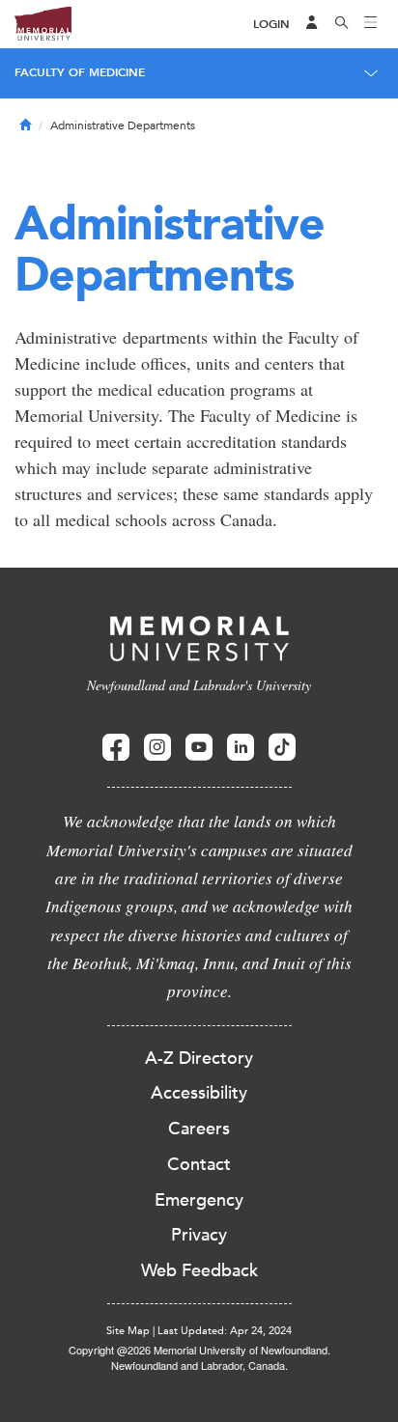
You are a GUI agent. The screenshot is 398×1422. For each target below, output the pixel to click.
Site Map (128, 1330)
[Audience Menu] (312, 24)
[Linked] (240, 748)
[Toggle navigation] (371, 24)
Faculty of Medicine (79, 72)
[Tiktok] (282, 748)
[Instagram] (157, 748)
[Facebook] (115, 748)
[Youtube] (199, 748)
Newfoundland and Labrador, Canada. (199, 1365)
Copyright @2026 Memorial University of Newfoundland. (199, 1349)
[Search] (342, 24)
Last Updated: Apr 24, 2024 (224, 1330)
